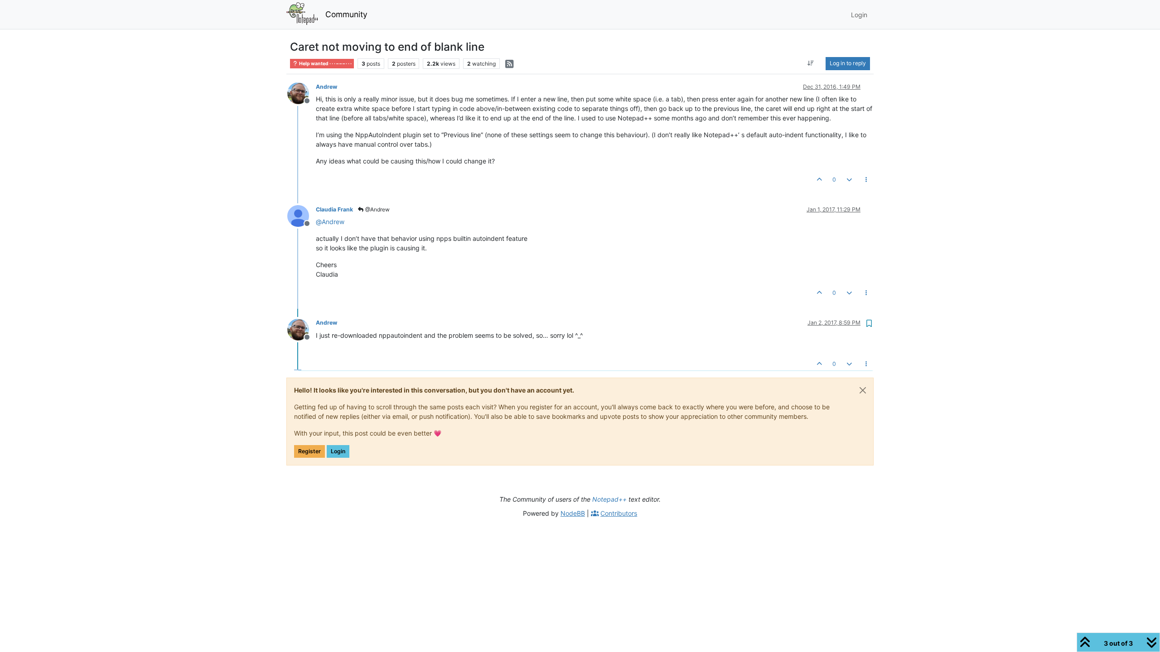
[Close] (862, 390)
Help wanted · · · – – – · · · (325, 64)
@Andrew (377, 209)
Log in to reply (848, 63)
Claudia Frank (334, 209)
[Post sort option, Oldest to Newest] (810, 63)
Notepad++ (609, 499)
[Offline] (301, 92)
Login (338, 451)
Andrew (326, 86)
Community (346, 14)
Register (309, 451)
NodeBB (573, 513)
